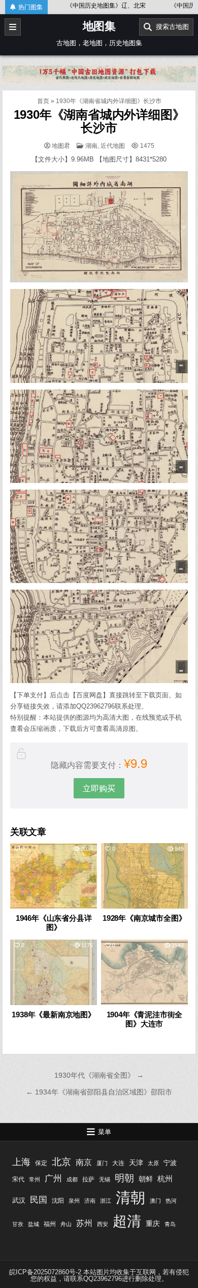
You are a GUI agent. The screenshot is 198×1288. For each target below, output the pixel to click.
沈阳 (58, 1200)
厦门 (102, 1163)
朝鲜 (146, 1179)
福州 (50, 1224)
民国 (38, 1200)
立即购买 (99, 788)
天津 (136, 1162)
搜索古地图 (170, 26)
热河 (171, 1201)
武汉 (18, 1200)
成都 (72, 1179)
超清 (127, 1221)
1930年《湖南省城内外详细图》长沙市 (99, 121)
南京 (84, 1162)
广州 (53, 1178)
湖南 (91, 145)
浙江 (105, 1201)
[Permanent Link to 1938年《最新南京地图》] (53, 972)
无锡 (104, 1179)
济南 (89, 1201)
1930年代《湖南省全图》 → (99, 1075)
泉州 (74, 1201)
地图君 (61, 146)
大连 (118, 1163)
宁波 (170, 1163)
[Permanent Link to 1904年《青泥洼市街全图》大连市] (144, 972)
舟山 (66, 1224)
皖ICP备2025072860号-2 (45, 1272)
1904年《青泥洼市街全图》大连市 (145, 1019)
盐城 (33, 1224)
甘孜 (17, 1224)
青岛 (170, 1224)
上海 (21, 1162)
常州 (34, 1179)
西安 (102, 1224)
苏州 (84, 1223)
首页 (43, 101)
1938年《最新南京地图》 (53, 1014)
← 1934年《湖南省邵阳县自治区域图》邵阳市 (99, 1092)
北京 (61, 1161)
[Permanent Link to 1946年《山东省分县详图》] (53, 876)
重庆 (153, 1223)
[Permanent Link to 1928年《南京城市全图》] (144, 876)
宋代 (18, 1179)
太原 (153, 1163)
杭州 (165, 1178)
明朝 (124, 1177)
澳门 (155, 1201)
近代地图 (113, 145)
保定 (41, 1163)
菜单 (104, 1132)
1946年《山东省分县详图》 (54, 922)
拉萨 (88, 1179)
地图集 (99, 26)
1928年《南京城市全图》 (144, 918)
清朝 (130, 1197)
